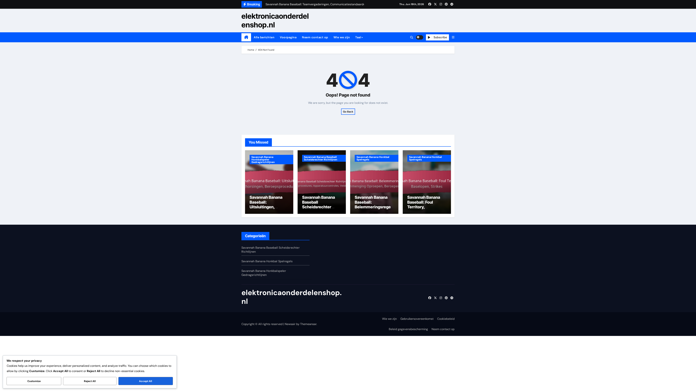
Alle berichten (264, 37)
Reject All (90, 381)
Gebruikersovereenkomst (417, 319)
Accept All (145, 381)
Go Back (348, 111)
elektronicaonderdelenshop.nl (275, 20)
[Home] (246, 37)
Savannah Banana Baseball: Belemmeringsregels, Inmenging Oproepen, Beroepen (374, 207)
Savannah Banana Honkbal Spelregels (373, 158)
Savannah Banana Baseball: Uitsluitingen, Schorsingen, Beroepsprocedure (267, 207)
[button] (453, 37)
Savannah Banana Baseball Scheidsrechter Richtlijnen (320, 158)
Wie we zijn (342, 37)
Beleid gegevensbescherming (408, 329)
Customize (34, 381)
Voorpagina (288, 37)
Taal (358, 37)
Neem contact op (315, 37)
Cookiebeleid (446, 319)
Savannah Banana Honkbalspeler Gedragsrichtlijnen (263, 159)
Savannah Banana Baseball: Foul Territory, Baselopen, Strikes (424, 204)
